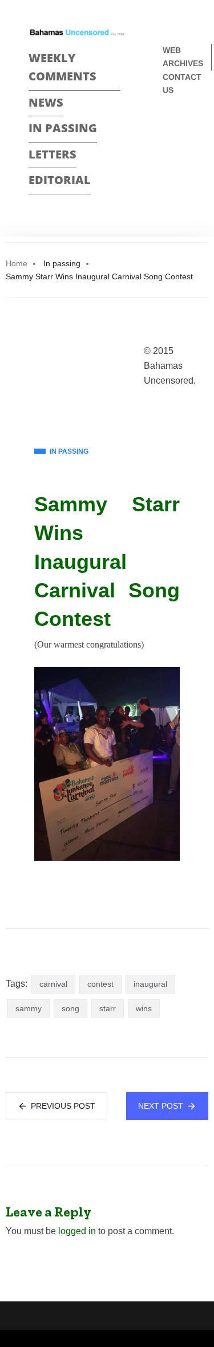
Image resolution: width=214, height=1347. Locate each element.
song (70, 1008)
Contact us (182, 83)
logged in (77, 1231)
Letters (52, 154)
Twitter (167, 148)
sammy (28, 1008)
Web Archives (183, 57)
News (46, 102)
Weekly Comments (62, 67)
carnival (53, 983)
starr (107, 1008)
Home (16, 263)
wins (144, 1008)
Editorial (60, 180)
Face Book (167, 128)
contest (100, 983)
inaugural (150, 983)
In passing (63, 128)
